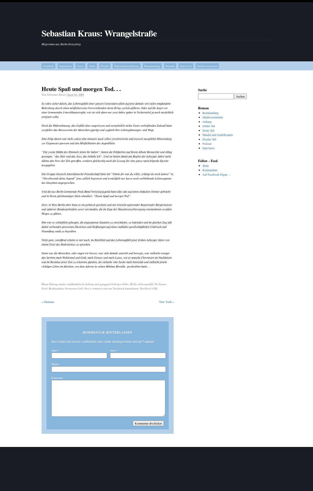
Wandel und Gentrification (217, 135)
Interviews (186, 66)
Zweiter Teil (209, 139)
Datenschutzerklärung (126, 66)
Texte (205, 165)
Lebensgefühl (145, 284)
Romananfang (152, 66)
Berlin (133, 284)
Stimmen (48, 302)
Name (54, 350)
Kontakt (170, 66)
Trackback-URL (148, 288)
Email (113, 350)
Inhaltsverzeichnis (207, 66)
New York (166, 302)
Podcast (207, 143)
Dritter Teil (208, 126)
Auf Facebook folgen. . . (216, 174)
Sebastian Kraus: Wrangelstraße (99, 33)
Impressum (65, 66)
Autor (80, 66)
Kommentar (57, 377)
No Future (160, 284)
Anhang (89, 284)
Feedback (48, 66)
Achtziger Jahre (120, 284)
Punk (44, 288)
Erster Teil (208, 130)
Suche (202, 89)
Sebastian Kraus (56, 94)
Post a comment (93, 288)
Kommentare (209, 170)
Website (55, 364)
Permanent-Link (74, 288)
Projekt (105, 66)
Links (92, 66)
